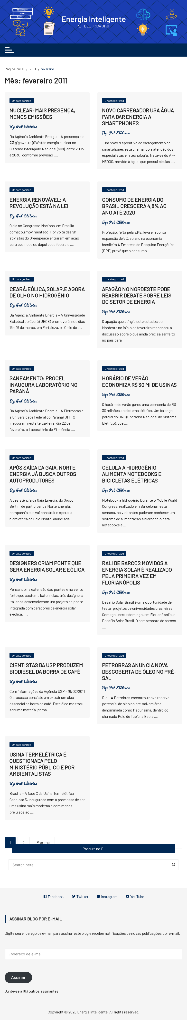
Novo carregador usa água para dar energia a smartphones (138, 116)
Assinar (18, 977)
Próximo (43, 842)
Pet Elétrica (26, 126)
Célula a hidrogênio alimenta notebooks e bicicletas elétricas (131, 473)
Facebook (55, 896)
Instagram (109, 896)
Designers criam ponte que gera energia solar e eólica (46, 566)
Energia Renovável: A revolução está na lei (38, 202)
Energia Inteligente (93, 18)
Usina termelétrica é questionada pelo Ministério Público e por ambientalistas (42, 764)
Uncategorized (21, 100)
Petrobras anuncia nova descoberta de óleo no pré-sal (139, 671)
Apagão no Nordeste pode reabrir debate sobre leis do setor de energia (136, 295)
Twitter (82, 896)
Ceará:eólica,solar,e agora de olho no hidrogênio (47, 292)
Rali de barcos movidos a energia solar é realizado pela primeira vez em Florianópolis (137, 572)
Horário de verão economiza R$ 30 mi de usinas (139, 381)
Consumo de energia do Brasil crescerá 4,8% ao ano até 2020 (134, 205)
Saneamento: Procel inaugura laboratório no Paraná (43, 384)
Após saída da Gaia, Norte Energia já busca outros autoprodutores (42, 473)
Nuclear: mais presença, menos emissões (42, 113)
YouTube (137, 896)
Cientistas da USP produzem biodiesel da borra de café (46, 668)
